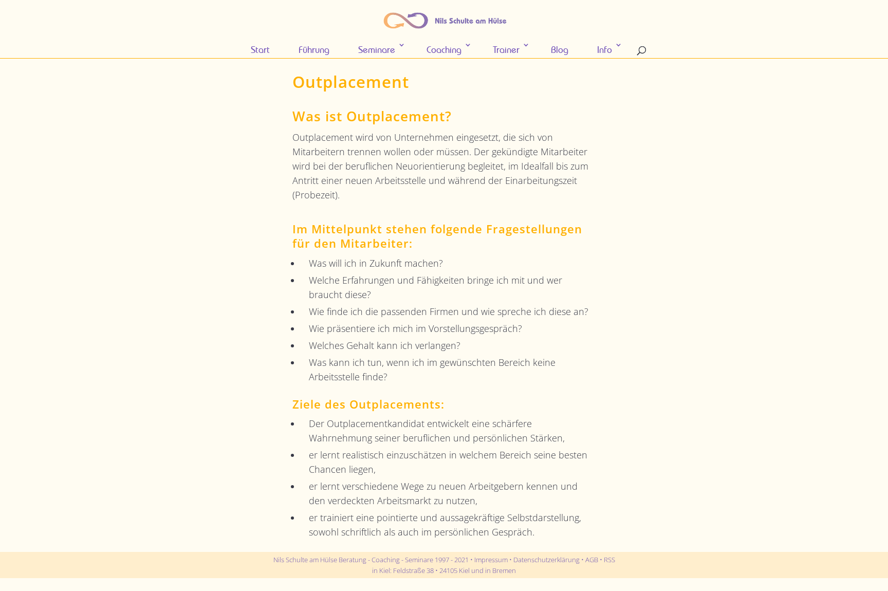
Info (604, 49)
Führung (314, 49)
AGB (591, 559)
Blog (559, 49)
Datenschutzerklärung (546, 559)
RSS (609, 559)
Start (260, 49)
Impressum (491, 559)
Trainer (506, 49)
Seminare (376, 49)
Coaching (444, 49)
